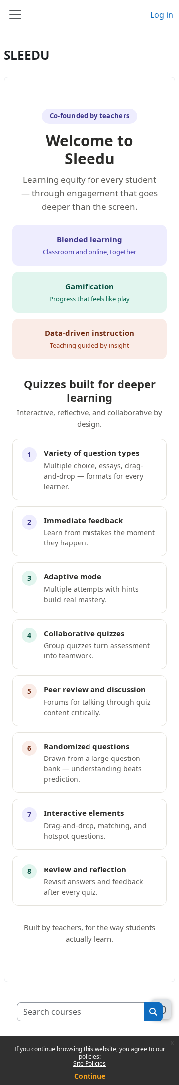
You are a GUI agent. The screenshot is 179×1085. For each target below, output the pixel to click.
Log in (161, 14)
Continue (89, 1076)
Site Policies (89, 1063)
